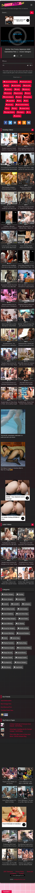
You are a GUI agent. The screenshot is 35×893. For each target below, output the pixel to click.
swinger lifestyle (10, 112)
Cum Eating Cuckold (9, 608)
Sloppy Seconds (8, 652)
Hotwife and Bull (24, 628)
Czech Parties (24, 618)
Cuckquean (27, 604)
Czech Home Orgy (23, 613)
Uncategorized (7, 662)
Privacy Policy (20, 871)
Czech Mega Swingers (9, 618)
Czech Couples (23, 608)
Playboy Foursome (8, 642)
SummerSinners (21, 652)
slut (8, 108)
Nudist (5, 638)
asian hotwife (16, 85)
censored (8, 89)
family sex (26, 89)
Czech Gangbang (8, 613)
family (17, 89)
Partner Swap (15, 638)
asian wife (27, 85)
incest (28, 93)
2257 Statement (8, 871)
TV (29, 112)
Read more (16, 77)
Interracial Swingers (24, 633)
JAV (20, 100)
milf (26, 100)
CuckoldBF (16, 604)
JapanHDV (11, 100)
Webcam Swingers (21, 662)
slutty (15, 108)
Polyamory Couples (9, 647)
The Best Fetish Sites (7, 710)
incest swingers (9, 97)
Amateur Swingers (8, 594)
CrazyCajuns (21, 599)
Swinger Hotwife (8, 657)
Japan (19, 97)
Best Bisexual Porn (6, 707)
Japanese (28, 97)
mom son (10, 104)
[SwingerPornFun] (14, 4)
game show (19, 93)
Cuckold (6, 604)
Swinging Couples (22, 657)
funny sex (8, 93)
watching (18, 116)
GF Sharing (21, 623)
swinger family (25, 108)
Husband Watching (8, 633)
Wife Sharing (7, 667)
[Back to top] (30, 888)
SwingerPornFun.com (19, 879)
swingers (21, 112)
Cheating (20, 594)
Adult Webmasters (6, 700)
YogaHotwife (19, 667)
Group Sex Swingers (9, 628)
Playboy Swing (22, 642)
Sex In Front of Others (11, 81)
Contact (21, 873)
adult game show (26, 81)
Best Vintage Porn (6, 704)
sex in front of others (22, 104)
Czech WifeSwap (8, 623)
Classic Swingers (8, 599)
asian (7, 85)
